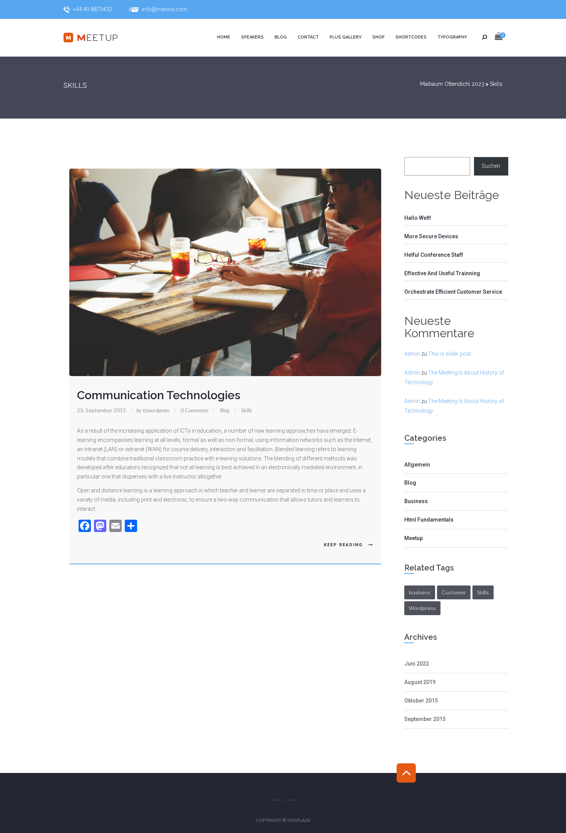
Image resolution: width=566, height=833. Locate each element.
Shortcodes (411, 37)
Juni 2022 (416, 664)
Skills (246, 410)
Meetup (413, 538)
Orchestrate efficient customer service (453, 292)
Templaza (298, 820)
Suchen (491, 166)
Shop (378, 37)
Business (416, 501)
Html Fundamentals (429, 520)
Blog (281, 37)
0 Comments (194, 410)
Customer (454, 592)
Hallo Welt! (417, 218)
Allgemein (417, 465)
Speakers (252, 37)
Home (223, 37)
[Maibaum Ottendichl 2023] (98, 38)
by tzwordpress (150, 410)
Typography (452, 37)
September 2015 (424, 719)
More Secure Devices (431, 236)
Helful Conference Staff (433, 255)
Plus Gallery (346, 37)
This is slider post (449, 354)
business (419, 592)
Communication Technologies (158, 395)
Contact (308, 37)
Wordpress (422, 608)
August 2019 (419, 682)
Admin (412, 354)
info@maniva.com (164, 9)
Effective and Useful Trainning (442, 273)
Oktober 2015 (421, 701)
